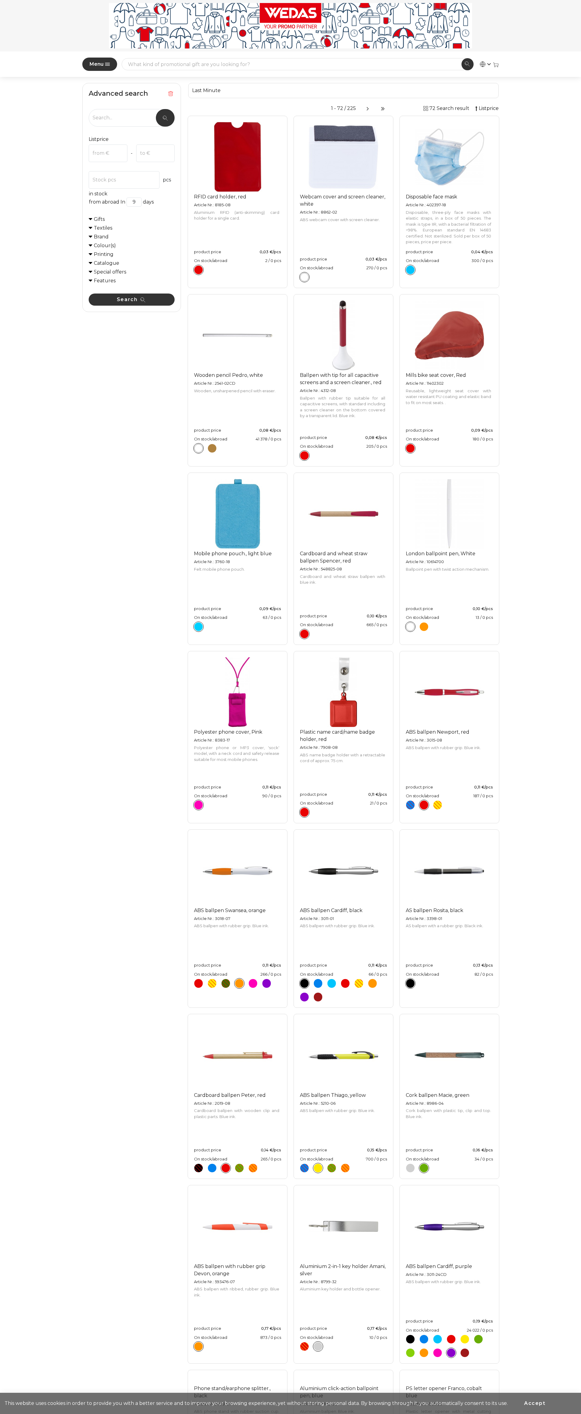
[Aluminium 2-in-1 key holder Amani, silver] (318, 1346)
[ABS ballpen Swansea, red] (198, 983)
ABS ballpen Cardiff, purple (439, 1266)
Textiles (103, 228)
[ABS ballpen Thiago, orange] (345, 1168)
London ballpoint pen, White (440, 553)
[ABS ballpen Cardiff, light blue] (331, 983)
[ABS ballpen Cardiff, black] (304, 983)
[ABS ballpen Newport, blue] (410, 805)
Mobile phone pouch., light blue (233, 553)
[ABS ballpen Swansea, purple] (266, 983)
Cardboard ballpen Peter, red (230, 1095)
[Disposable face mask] (410, 269)
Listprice (99, 139)
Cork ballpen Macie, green (437, 1095)
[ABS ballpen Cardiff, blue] (318, 983)
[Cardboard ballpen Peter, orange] (253, 1168)
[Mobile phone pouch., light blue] (198, 626)
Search (128, 299)
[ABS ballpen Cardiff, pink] (437, 1352)
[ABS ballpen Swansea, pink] (253, 983)
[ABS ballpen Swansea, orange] (239, 983)
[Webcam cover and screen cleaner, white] (304, 277)
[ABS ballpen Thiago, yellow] (318, 1168)
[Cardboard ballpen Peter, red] (225, 1168)
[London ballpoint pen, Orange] (423, 626)
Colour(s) (105, 245)
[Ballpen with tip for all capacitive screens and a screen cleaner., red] (304, 455)
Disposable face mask (431, 197)
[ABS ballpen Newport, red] (423, 805)
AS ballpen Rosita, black (434, 910)
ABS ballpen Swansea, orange (230, 910)
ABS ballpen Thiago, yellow (333, 1095)
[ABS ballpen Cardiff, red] (345, 983)
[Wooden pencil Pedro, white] (198, 448)
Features (105, 281)
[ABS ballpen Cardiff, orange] (372, 983)
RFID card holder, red (220, 197)
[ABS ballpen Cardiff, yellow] (358, 983)
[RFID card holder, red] (198, 269)
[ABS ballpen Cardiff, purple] (304, 996)
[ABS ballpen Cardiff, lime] (410, 1352)
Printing (103, 254)
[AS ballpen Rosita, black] (410, 983)
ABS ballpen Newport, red (437, 732)
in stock (98, 194)
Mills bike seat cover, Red (436, 375)
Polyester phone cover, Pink (228, 732)
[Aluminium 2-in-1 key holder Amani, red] (304, 1346)
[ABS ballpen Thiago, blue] (304, 1168)
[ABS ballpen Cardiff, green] (478, 1339)
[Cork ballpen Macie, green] (423, 1168)
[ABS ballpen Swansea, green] (225, 983)
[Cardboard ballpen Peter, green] (239, 1168)
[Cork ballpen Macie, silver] (410, 1168)
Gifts (99, 219)
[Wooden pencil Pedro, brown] (212, 448)
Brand (101, 237)
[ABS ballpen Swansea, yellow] (212, 983)
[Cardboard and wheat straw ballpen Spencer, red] (304, 634)
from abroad (104, 202)
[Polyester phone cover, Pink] (198, 805)
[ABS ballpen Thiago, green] (331, 1168)
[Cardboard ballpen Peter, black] (198, 1168)
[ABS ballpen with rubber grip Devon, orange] (198, 1346)
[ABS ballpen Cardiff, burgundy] (318, 996)
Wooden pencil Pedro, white (228, 375)
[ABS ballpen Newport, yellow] (437, 805)
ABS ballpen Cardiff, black (331, 910)
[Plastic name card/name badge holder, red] (304, 812)
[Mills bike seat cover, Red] (410, 448)
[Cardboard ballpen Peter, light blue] (212, 1168)
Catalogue (106, 263)
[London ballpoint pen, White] (410, 626)
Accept (535, 1403)
